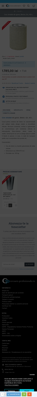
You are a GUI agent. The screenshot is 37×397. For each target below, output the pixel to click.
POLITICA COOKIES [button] (12, 385)
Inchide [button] (32, 374)
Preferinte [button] (11, 391)
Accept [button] (26, 391)
